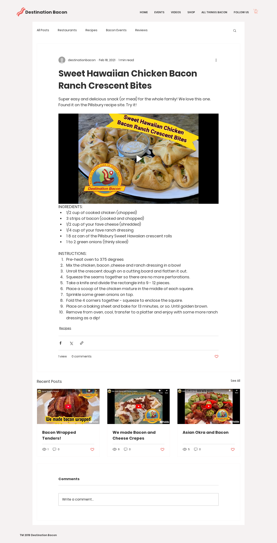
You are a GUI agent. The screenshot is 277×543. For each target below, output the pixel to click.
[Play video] (138, 159)
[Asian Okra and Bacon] (208, 406)
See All (235, 380)
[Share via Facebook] (60, 343)
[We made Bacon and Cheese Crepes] (138, 406)
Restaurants (67, 30)
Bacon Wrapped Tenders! (59, 435)
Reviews (141, 30)
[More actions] (216, 60)
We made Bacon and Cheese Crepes (134, 435)
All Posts (43, 30)
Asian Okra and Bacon (206, 432)
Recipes (91, 30)
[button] (256, 11)
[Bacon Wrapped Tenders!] (68, 406)
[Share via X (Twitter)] (71, 343)
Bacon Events (116, 30)
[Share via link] (82, 343)
